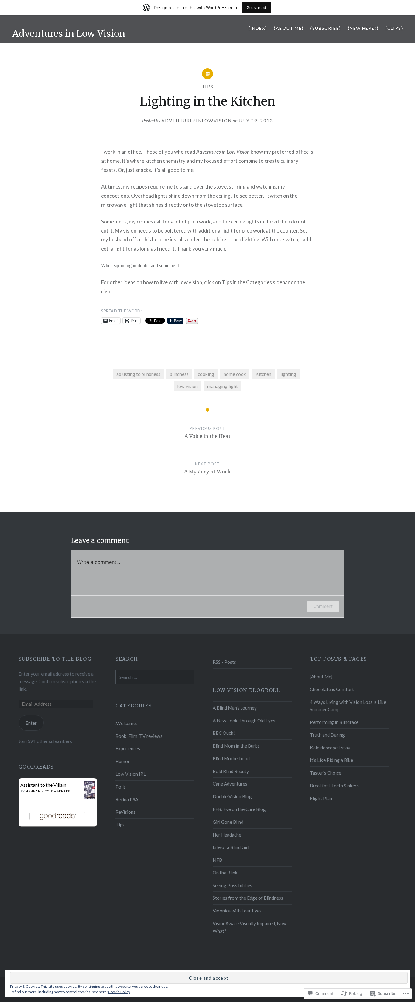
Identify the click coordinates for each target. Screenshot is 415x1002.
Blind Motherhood (231, 758)
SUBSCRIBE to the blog (55, 659)
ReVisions (125, 812)
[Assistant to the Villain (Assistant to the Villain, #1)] (89, 797)
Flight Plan (321, 798)
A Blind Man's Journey (235, 708)
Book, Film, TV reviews (139, 736)
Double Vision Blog (232, 796)
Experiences (127, 748)
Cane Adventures (230, 783)
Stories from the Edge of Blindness (248, 898)
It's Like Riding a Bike (331, 760)
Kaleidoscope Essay (330, 747)
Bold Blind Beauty (231, 771)
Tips (208, 86)
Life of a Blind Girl (231, 847)
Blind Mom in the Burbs (236, 745)
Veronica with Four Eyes (237, 910)
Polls (120, 786)
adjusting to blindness (138, 374)
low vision (187, 386)
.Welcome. (126, 723)
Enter (31, 723)
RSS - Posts (224, 662)
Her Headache (227, 834)
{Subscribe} (325, 28)
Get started (256, 7)
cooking (206, 374)
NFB (217, 860)
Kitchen (263, 374)
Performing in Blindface (334, 722)
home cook (235, 374)
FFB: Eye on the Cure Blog (239, 809)
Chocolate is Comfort (332, 689)
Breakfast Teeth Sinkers (334, 785)
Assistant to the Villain (43, 785)
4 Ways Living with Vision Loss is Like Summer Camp (348, 705)
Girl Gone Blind (228, 822)
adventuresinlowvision (196, 120)
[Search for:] (154, 677)
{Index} (258, 28)
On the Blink (225, 872)
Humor (122, 761)
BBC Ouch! (224, 733)
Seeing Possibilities (232, 885)
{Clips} (394, 28)
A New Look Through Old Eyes (244, 720)
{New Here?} (363, 28)
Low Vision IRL (130, 774)
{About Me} (288, 28)
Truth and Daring (327, 735)
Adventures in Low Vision (68, 33)
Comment (323, 606)
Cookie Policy (119, 992)
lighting (288, 374)
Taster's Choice (325, 772)
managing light (222, 386)
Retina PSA (126, 799)
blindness (179, 374)
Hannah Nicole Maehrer (48, 791)
